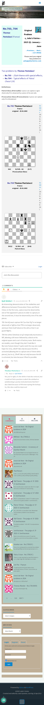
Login (40, 266)
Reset (23, 642)
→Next (37, 51)
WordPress (29, 687)
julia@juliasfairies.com (32, 61)
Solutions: (40, 109)
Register (15, 642)
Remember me (11, 661)
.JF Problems (12, 14)
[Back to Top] (22, 701)
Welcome (34, 421)
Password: (8, 655)
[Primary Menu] (40, 3)
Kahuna (21, 687)
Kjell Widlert (18, 374)
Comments (9, 421)
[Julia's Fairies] (3, 3)
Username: (8, 649)
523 (16, 598)
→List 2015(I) (36, 53)
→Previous (29, 51)
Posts (22, 421)
